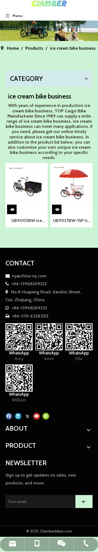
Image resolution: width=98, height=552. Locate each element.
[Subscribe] (84, 501)
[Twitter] (27, 416)
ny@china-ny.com (29, 275)
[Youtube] (36, 416)
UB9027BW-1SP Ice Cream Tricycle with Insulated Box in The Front (71, 221)
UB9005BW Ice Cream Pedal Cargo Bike (26, 221)
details (16, 208)
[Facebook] (8, 416)
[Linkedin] (18, 416)
